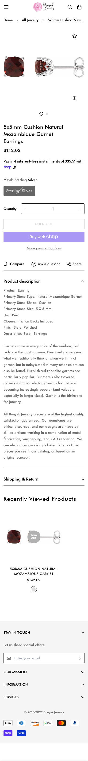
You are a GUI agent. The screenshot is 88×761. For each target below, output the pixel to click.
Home (8, 20)
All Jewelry (30, 20)
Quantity (10, 208)
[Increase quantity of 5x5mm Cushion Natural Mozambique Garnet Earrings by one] (78, 209)
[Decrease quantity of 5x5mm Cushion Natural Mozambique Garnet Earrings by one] (26, 209)
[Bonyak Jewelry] (44, 7)
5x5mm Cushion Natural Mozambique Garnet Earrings (33, 571)
